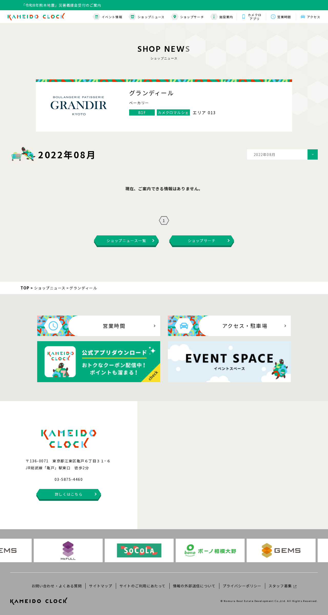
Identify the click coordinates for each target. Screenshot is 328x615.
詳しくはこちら (69, 494)
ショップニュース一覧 (126, 240)
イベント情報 (112, 17)
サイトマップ (100, 585)
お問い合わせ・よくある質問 (57, 585)
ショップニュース (151, 17)
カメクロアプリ (254, 16)
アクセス (313, 17)
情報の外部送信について (194, 585)
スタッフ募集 (280, 585)
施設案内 (226, 17)
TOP (25, 287)
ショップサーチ (192, 17)
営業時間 (284, 17)
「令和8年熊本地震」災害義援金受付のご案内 (61, 5)
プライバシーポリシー (242, 585)
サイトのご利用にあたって (142, 585)
